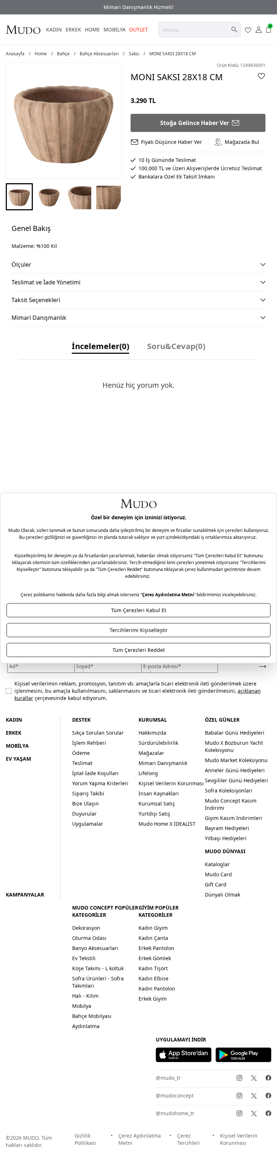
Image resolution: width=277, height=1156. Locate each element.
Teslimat (82, 763)
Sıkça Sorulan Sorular (98, 732)
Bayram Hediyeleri (227, 828)
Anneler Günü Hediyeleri (235, 770)
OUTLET (138, 29)
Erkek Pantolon (156, 948)
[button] (19, 196)
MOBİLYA (115, 29)
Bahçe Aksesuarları (99, 54)
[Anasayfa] (23, 29)
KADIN (54, 29)
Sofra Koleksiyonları (228, 790)
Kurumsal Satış (156, 803)
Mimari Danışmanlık (162, 763)
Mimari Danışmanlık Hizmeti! (138, 7)
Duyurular (84, 813)
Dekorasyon (86, 927)
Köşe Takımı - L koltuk (98, 968)
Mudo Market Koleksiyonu (236, 760)
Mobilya (81, 1005)
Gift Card (216, 884)
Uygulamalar (87, 823)
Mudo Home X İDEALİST (166, 823)
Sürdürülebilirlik (158, 742)
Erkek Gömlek (154, 958)
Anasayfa (15, 54)
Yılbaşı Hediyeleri (226, 838)
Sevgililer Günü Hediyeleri (236, 780)
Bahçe (63, 54)
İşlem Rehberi (89, 742)
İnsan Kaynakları (158, 793)
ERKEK (73, 29)
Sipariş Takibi (88, 793)
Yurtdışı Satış (154, 813)
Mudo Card (218, 874)
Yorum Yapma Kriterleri (100, 783)
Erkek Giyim (152, 998)
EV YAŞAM (18, 758)
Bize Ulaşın (85, 803)
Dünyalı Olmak (222, 894)
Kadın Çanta (153, 937)
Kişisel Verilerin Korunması (171, 783)
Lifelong (148, 773)
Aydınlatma (86, 1026)
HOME (92, 29)
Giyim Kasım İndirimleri (233, 818)
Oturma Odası (89, 937)
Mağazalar (151, 752)
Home (41, 54)
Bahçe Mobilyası (91, 1016)
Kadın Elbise (153, 978)
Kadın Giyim (153, 927)
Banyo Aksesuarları (95, 948)
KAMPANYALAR (25, 894)
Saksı (134, 54)
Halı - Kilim (85, 995)
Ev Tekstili (84, 958)
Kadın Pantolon (156, 988)
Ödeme (81, 752)
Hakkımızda (152, 732)
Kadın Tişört (153, 968)
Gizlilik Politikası (85, 1139)
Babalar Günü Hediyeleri (234, 732)
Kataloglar (217, 864)
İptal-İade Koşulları (95, 773)
